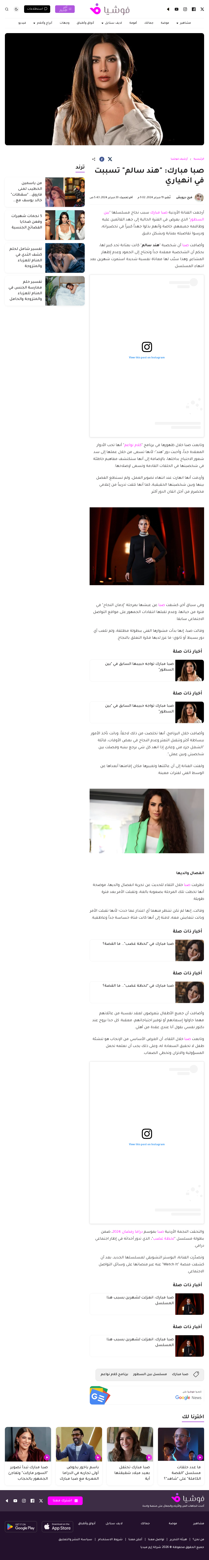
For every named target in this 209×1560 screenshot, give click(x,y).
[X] (202, 9)
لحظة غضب (163, 1239)
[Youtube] (176, 9)
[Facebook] (194, 9)
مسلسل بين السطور (150, 1374)
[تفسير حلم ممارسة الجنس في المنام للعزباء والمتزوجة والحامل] (65, 291)
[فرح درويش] (199, 198)
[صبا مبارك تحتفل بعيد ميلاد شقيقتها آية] (130, 1444)
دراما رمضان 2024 (127, 1232)
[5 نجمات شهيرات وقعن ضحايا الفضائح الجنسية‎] (65, 225)
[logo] (109, 9)
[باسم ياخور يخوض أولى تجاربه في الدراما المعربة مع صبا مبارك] (79, 1444)
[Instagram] (185, 9)
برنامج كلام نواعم (114, 1374)
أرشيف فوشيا (179, 159)
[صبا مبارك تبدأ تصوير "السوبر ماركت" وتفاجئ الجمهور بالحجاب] (28, 1444)
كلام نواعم (132, 445)
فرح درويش (184, 197)
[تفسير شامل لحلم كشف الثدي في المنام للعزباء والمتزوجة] (65, 258)
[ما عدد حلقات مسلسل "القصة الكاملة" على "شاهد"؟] (181, 1444)
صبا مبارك (159, 213)
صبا (185, 246)
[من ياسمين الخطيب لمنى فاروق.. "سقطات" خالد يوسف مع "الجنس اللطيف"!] (65, 192)
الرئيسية (198, 159)
